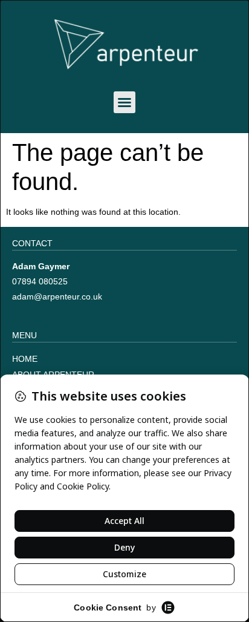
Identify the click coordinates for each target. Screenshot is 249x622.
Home (24, 359)
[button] (124, 102)
